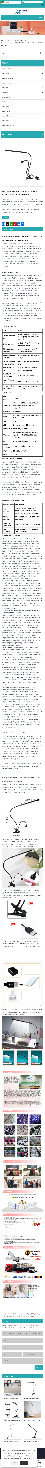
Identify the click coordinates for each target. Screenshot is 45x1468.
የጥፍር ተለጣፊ (6, 111)
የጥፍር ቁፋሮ (5, 73)
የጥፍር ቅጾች (5, 106)
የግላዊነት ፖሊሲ (29, 1458)
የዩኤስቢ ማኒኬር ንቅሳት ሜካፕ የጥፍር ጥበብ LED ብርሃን (13, 1441)
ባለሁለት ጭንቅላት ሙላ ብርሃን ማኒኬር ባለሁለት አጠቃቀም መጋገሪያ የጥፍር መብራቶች (22, 44)
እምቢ (14, 1463)
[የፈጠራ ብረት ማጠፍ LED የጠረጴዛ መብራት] (12, 1388)
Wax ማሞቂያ (6, 97)
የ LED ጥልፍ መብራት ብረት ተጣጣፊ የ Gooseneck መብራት (33, 1398)
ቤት (2, 40)
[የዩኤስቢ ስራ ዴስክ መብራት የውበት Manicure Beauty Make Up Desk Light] (32, 1431)
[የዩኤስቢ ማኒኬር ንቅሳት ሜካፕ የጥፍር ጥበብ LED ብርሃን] (12, 1431)
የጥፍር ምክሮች (6, 88)
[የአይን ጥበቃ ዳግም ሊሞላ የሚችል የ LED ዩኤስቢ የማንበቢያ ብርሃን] (32, 1409)
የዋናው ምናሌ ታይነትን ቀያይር (40, 17)
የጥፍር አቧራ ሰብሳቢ (8, 78)
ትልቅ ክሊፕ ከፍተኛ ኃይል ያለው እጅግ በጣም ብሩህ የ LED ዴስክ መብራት (13, 1420)
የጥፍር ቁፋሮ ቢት (7, 83)
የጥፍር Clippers (7, 116)
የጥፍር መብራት (6, 69)
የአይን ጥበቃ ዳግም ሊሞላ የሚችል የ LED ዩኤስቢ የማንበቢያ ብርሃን (33, 1420)
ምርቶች (8, 40)
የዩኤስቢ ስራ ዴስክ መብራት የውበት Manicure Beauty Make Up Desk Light (33, 1441)
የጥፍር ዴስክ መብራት (18, 40)
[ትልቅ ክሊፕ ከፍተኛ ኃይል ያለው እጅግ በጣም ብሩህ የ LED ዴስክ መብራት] (12, 1409)
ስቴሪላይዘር (5, 92)
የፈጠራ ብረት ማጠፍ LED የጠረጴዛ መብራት (13, 1398)
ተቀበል (24, 1463)
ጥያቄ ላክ (5, 218)
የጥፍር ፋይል (5, 102)
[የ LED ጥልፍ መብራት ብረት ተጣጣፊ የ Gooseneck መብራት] (32, 1388)
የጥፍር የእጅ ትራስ (7, 120)
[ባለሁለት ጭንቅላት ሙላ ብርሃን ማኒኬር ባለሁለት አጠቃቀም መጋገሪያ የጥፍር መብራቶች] (22, 163)
